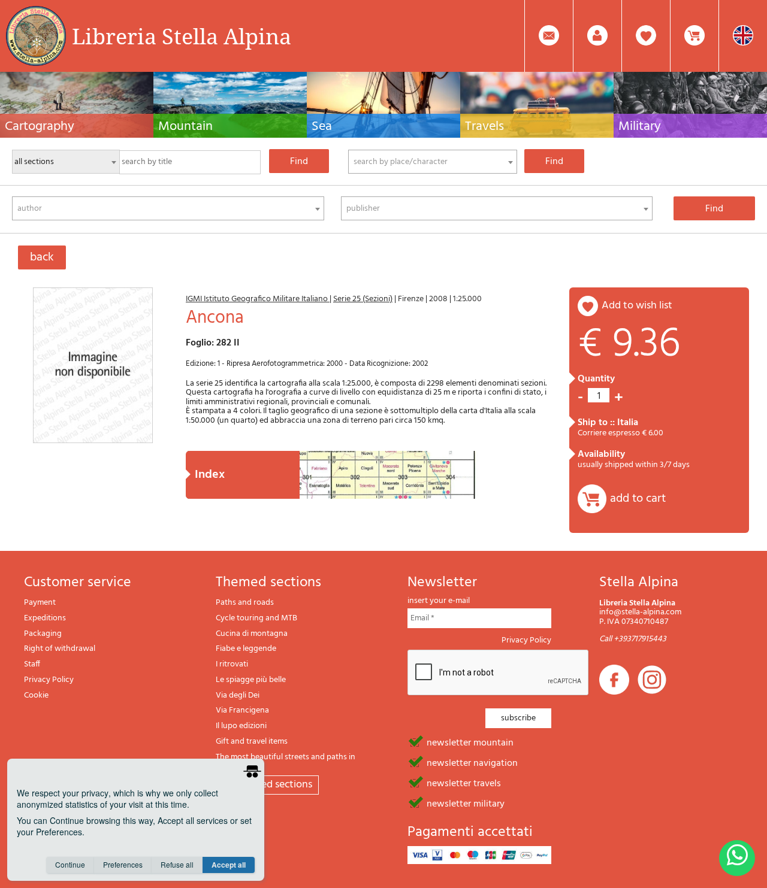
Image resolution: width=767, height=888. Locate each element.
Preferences (123, 864)
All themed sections (267, 784)
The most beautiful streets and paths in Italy (285, 762)
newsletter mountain (470, 741)
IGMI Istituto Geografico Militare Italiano (258, 299)
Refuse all (177, 864)
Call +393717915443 (632, 639)
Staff (32, 664)
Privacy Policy (49, 680)
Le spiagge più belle (251, 680)
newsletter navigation (472, 762)
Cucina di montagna (252, 634)
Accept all (229, 864)
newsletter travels (464, 782)
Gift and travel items (252, 741)
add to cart (638, 498)
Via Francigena (242, 710)
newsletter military (466, 803)
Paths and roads (245, 602)
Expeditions (45, 618)
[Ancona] (93, 365)
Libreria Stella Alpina (181, 36)
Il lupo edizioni (241, 726)
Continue (70, 864)
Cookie (36, 695)
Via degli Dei (237, 695)
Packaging (43, 634)
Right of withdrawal (59, 648)
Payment (40, 602)
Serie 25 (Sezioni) (362, 299)
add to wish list (637, 305)
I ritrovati (232, 664)
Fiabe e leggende (246, 648)
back (42, 257)
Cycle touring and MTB (256, 618)
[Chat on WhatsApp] (737, 858)
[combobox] (432, 162)
